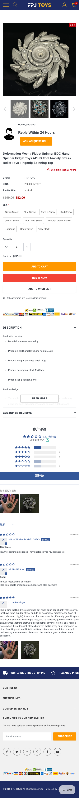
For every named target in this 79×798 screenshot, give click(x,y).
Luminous (10, 229)
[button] (22, 447)
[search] (15, 5)
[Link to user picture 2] (30, 650)
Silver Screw (11, 212)
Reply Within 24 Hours (36, 132)
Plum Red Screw (33, 220)
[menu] (6, 5)
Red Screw (66, 212)
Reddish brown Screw (59, 220)
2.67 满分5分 (49, 436)
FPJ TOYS (30, 178)
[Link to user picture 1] (9, 650)
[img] (7, 534)
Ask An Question (34, 141)
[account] (65, 4)
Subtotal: (7, 256)
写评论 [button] (39, 475)
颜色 (6, 205)
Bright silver (26, 229)
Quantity (7, 239)
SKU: (6, 184)
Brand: (6, 178)
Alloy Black (43, 229)
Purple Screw (48, 212)
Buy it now (39, 278)
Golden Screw (12, 220)
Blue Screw (30, 212)
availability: (9, 190)
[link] (7, 752)
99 (8, 298)
